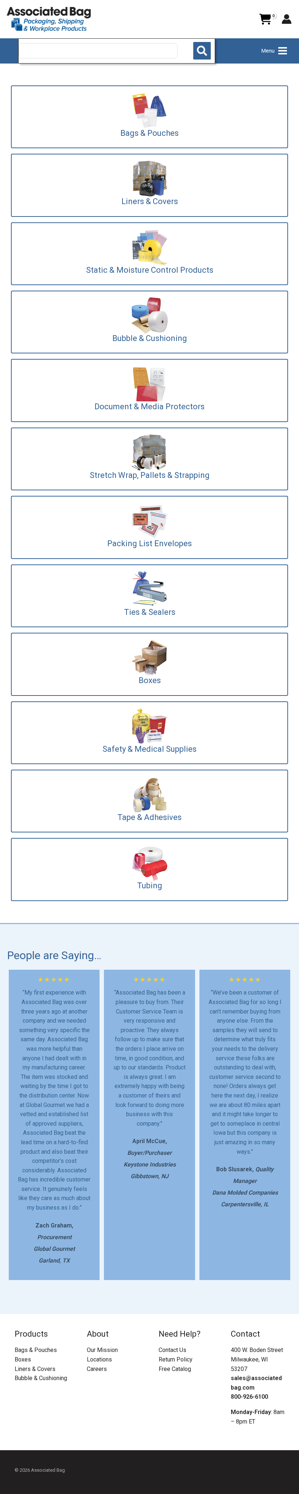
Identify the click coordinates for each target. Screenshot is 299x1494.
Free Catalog (175, 1368)
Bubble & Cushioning (41, 1378)
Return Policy (176, 1359)
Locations (99, 1359)
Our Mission (102, 1349)
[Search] (202, 51)
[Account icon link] (286, 19)
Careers (97, 1368)
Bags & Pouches (36, 1349)
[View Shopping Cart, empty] (265, 19)
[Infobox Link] (149, 117)
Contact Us (172, 1349)
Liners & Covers (35, 1368)
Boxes (23, 1359)
